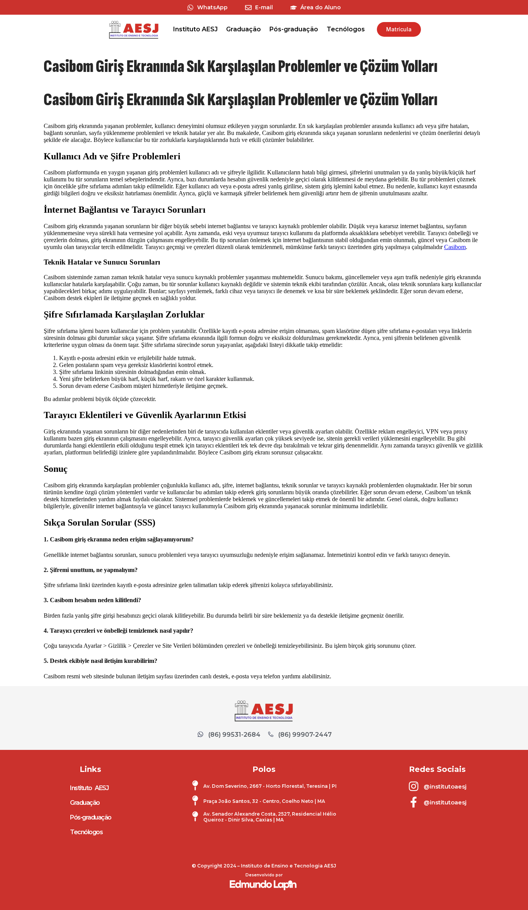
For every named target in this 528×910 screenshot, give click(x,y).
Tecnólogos (346, 29)
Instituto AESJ (195, 29)
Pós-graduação (293, 29)
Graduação (243, 29)
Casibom (455, 247)
